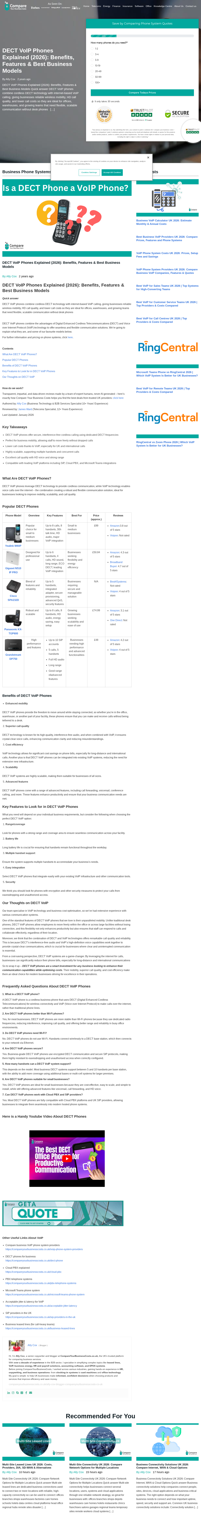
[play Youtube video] (67, 1158)
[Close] (148, 157)
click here (118, 398)
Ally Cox (21, 403)
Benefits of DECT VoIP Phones (19, 365)
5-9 (97, 60)
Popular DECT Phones (15, 360)
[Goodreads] (21, 1393)
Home (86, 6)
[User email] (30, 1393)
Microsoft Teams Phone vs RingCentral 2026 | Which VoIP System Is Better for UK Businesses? (167, 374)
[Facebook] (26, 1393)
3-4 (97, 54)
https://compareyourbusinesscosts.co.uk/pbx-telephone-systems (40, 1283)
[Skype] (17, 1393)
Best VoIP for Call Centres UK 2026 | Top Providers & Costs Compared (161, 320)
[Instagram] (13, 1393)
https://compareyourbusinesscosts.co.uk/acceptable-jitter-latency (41, 1305)
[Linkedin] (8, 1393)
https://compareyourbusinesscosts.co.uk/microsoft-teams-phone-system (44, 1294)
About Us (178, 6)
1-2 (96, 48)
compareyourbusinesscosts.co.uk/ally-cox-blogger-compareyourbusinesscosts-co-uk (56, 1384)
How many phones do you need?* (109, 43)
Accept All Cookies (112, 172)
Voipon (114, 535)
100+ (97, 82)
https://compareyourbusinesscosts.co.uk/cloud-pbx (33, 1272)
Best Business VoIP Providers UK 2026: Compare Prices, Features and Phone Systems (167, 238)
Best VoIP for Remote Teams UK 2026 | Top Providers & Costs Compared (163, 390)
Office (149, 6)
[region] (102, 167)
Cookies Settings (89, 172)
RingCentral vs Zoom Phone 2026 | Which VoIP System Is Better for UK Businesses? (165, 444)
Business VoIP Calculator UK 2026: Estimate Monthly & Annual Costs (164, 222)
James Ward (25, 409)
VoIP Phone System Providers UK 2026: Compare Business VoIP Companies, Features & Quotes (167, 271)
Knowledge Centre (163, 6)
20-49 (98, 71)
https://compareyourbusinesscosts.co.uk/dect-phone (34, 1260)
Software (139, 6)
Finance (116, 6)
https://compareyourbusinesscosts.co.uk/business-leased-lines (40, 1328)
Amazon (114, 525)
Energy (106, 6)
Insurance (128, 6)
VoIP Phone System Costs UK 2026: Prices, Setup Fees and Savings (167, 255)
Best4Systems (118, 581)
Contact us (191, 6)
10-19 (97, 65)
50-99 (98, 77)
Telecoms (96, 6)
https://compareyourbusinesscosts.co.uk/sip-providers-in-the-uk (40, 1317)
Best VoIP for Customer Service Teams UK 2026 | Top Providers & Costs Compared (166, 304)
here (70, 337)
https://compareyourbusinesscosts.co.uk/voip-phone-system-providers (44, 1249)
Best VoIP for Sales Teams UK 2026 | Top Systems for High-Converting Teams (167, 287)
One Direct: (116, 620)
